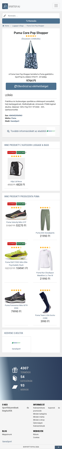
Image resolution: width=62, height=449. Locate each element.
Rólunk (35, 434)
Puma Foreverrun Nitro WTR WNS (16, 306)
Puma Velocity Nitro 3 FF (16, 222)
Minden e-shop (39, 420)
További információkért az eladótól (28, 131)
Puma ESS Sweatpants (45, 233)
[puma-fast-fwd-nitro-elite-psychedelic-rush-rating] (16, 247)
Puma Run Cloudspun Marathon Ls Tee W (45, 274)
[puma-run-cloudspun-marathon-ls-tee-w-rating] (45, 247)
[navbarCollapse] (56, 6)
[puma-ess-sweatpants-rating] (45, 207)
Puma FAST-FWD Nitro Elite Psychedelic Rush (16, 263)
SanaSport (15, 121)
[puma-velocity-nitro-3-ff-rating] (16, 207)
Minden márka (38, 417)
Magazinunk (7, 434)
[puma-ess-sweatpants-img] (45, 220)
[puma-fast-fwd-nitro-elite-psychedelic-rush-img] (16, 254)
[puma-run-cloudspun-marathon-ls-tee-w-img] (45, 260)
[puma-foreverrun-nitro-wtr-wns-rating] (16, 290)
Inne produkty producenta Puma (21, 196)
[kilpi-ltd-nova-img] (16, 168)
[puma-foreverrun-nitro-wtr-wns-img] (16, 297)
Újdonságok (38, 423)
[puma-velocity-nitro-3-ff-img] (16, 214)
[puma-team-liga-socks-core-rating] (45, 290)
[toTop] (58, 447)
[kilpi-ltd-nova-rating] (16, 156)
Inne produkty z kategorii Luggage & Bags (26, 145)
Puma (13, 118)
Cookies (36, 437)
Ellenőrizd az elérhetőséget (32, 86)
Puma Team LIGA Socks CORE (45, 316)
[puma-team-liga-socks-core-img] (45, 302)
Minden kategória (40, 414)
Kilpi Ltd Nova (16, 181)
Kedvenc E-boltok (13, 333)
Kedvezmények (39, 426)
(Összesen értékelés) (31, 39)
